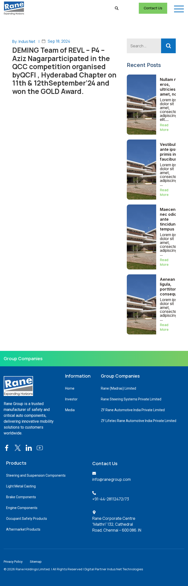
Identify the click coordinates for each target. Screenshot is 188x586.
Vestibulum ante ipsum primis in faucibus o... (171, 152)
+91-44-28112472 (107, 499)
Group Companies (23, 358)
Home (69, 388)
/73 (126, 499)
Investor (71, 399)
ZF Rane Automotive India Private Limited (133, 410)
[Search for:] (151, 45)
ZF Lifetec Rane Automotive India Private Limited (138, 421)
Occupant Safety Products (26, 519)
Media (70, 410)
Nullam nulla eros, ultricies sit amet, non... (171, 87)
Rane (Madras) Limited (118, 388)
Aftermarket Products (23, 529)
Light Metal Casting (21, 486)
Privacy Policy (13, 561)
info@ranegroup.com (111, 479)
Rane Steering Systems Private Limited (131, 399)
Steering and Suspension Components (36, 475)
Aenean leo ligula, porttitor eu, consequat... (172, 286)
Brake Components (21, 497)
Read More (164, 127)
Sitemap (36, 561)
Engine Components (21, 508)
